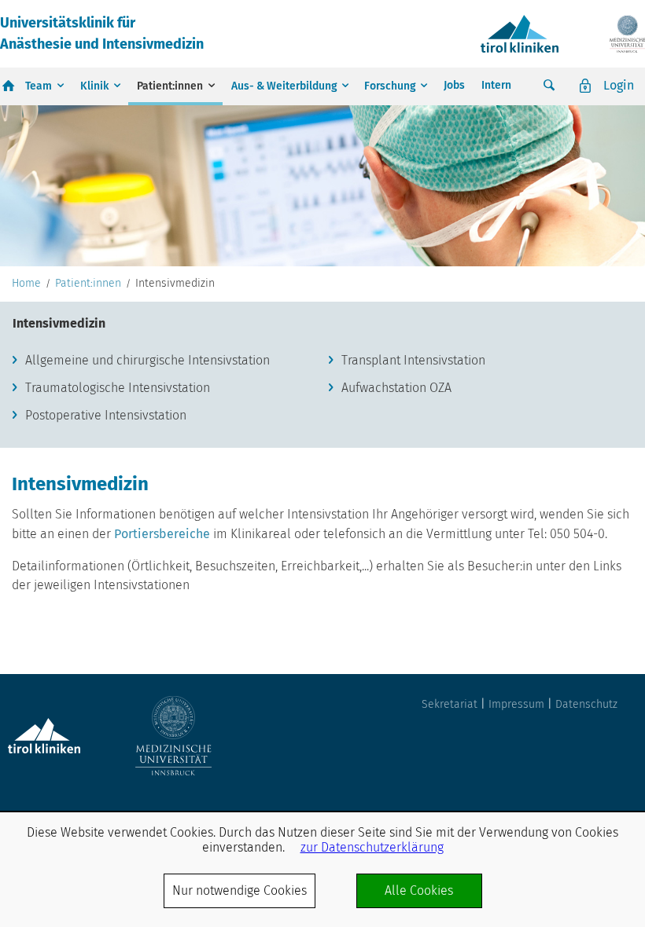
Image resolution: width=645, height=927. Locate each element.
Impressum (516, 704)
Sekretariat (449, 704)
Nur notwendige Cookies (239, 890)
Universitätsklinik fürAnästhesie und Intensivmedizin (102, 33)
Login (618, 85)
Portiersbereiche (163, 533)
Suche (549, 86)
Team (38, 86)
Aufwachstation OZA (396, 387)
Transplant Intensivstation (413, 360)
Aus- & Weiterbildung (284, 86)
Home (26, 283)
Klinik (94, 86)
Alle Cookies (419, 890)
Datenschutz (586, 704)
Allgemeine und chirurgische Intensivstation (147, 360)
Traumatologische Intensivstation (117, 387)
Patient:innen (170, 86)
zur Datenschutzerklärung (372, 847)
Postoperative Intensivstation (105, 415)
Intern (496, 85)
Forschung (389, 86)
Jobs (454, 85)
